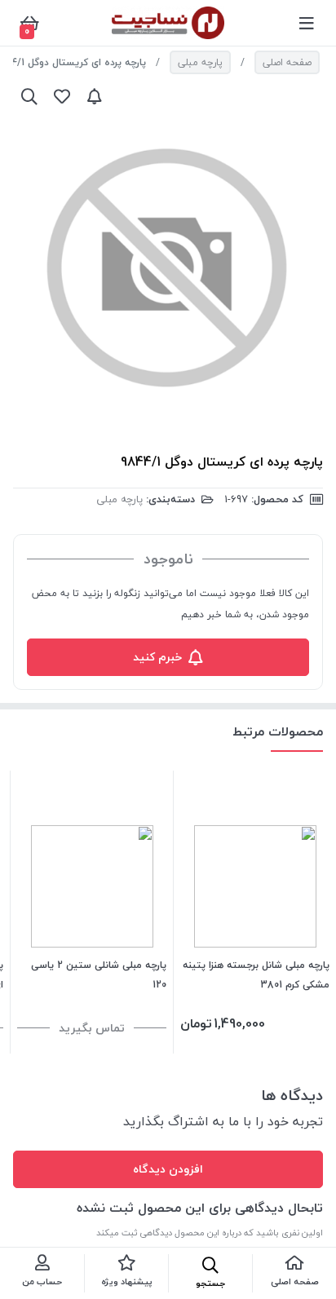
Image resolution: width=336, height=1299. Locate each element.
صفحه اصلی (287, 62)
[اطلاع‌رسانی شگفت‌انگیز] (94, 96)
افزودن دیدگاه (168, 1169)
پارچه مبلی (200, 62)
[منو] (306, 23)
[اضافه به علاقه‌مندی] (62, 96)
